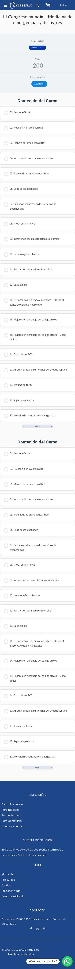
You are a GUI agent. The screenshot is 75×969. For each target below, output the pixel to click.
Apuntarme (39, 84)
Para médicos (10, 810)
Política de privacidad (32, 855)
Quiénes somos (19, 849)
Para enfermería (12, 815)
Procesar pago (11, 891)
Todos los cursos (12, 804)
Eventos (44, 849)
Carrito (6, 885)
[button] (63, 5)
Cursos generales (13, 826)
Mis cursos (8, 880)
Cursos (33, 849)
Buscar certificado (13, 896)
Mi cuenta (8, 874)
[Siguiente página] (51, 426)
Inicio (5, 849)
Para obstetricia (12, 821)
